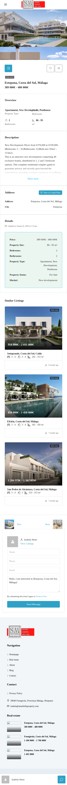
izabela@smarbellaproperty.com (24, 706)
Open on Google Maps (51, 193)
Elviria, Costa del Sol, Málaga (22, 421)
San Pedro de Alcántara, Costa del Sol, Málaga (32, 489)
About (12, 665)
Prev (19, 524)
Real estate (14, 660)
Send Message (34, 604)
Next (47, 524)
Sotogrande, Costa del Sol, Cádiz (24, 353)
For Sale (9, 77)
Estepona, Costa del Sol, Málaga (39, 723)
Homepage (14, 654)
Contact (12, 676)
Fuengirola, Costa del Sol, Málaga (40, 736)
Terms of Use (41, 596)
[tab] (8, 68)
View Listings (27, 543)
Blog (11, 670)
